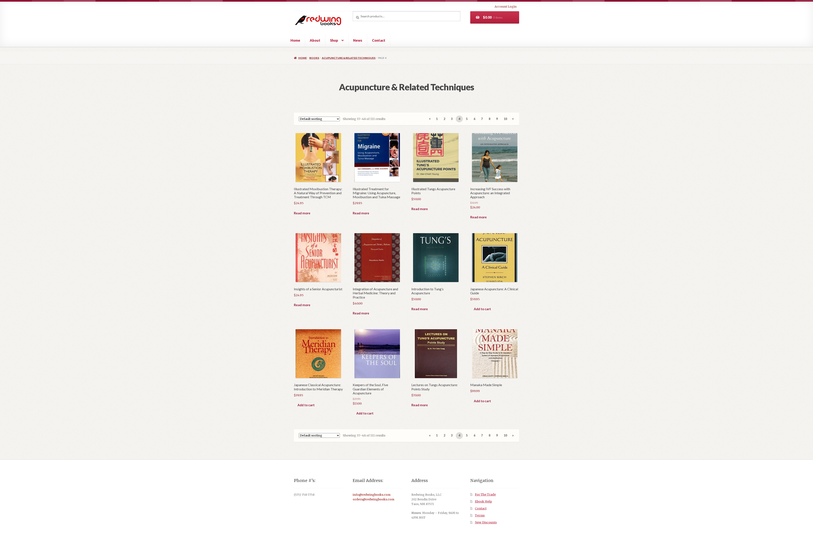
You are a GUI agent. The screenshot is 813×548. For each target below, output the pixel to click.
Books (314, 57)
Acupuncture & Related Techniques (348, 57)
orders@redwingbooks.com (373, 499)
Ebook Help (483, 501)
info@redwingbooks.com (371, 495)
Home (295, 40)
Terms (480, 515)
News (357, 40)
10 (505, 119)
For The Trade (485, 494)
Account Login (506, 6)
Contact (378, 40)
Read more (302, 213)
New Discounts (486, 522)
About (315, 40)
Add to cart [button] (482, 309)
